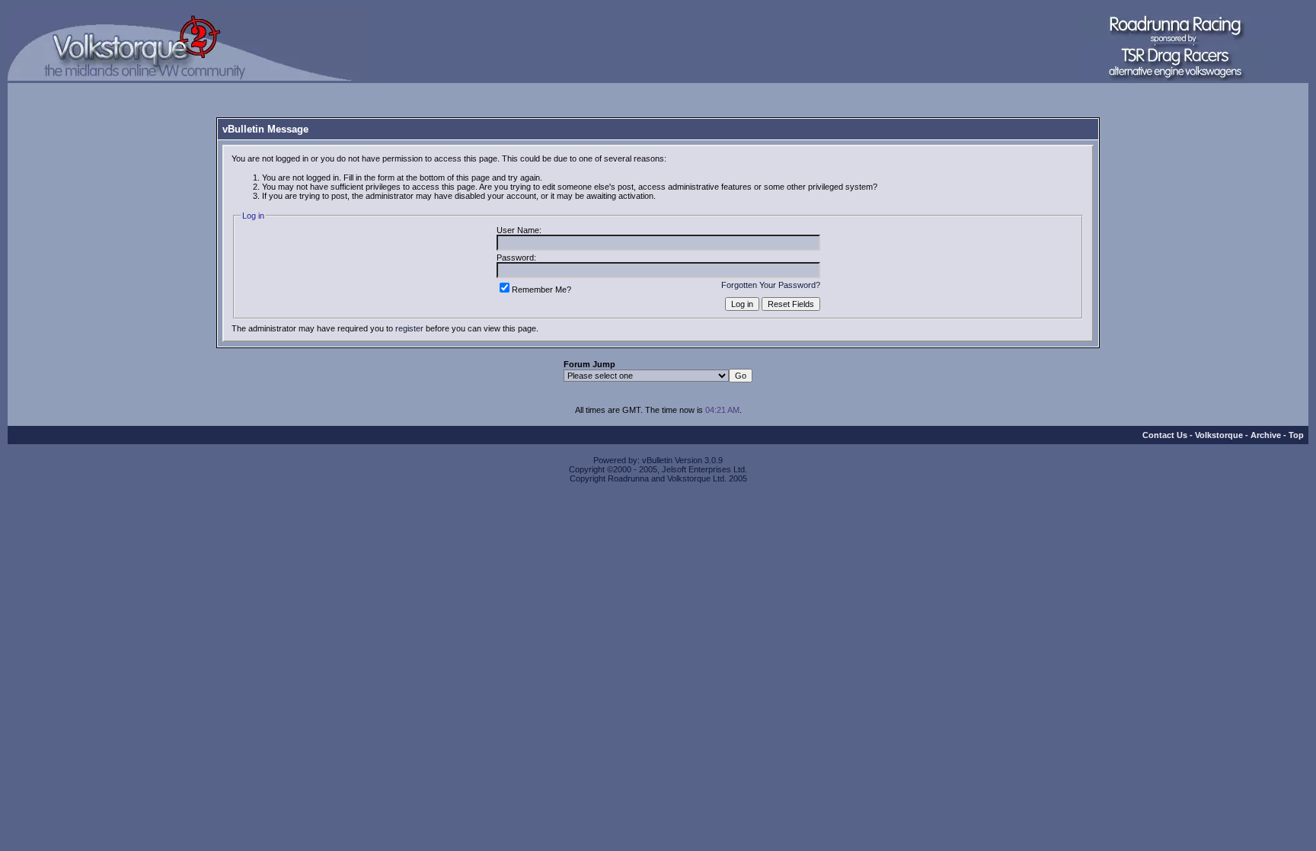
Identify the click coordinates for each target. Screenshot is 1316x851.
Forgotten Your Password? (770, 285)
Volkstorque (1219, 435)
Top (1296, 435)
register (409, 328)
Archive (1266, 435)
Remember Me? (541, 289)
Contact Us (1164, 435)
